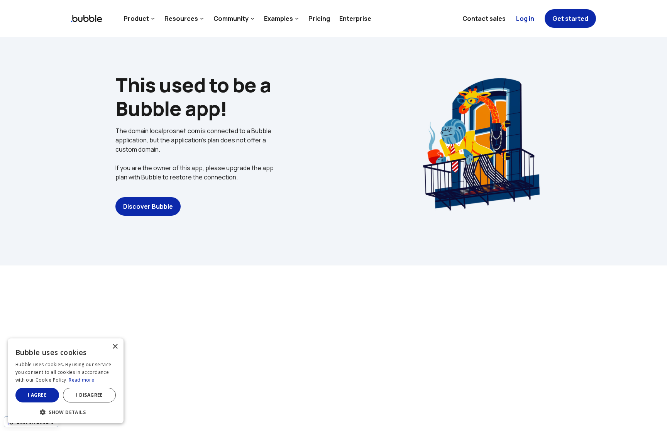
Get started (570, 18)
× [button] (115, 347)
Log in (525, 18)
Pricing (319, 18)
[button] (65, 411)
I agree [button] (37, 395)
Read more (81, 380)
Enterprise (355, 18)
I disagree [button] (89, 395)
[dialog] (66, 380)
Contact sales (484, 18)
